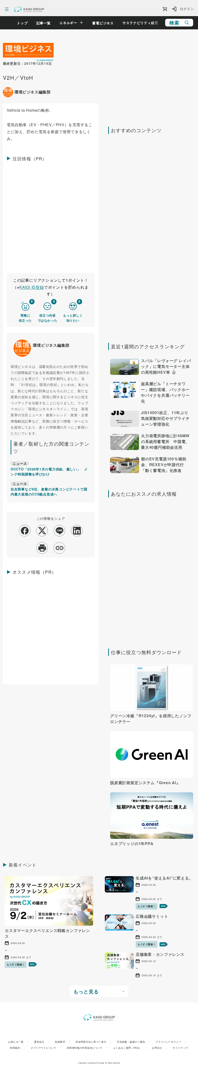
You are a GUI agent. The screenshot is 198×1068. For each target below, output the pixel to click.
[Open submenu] (81, 22)
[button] (151, 367)
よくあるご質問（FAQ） (129, 1047)
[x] (42, 530)
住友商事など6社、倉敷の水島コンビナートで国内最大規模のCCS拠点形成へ (49, 491)
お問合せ (159, 1047)
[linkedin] (76, 530)
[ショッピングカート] (164, 9)
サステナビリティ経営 (140, 22)
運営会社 (41, 1041)
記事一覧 (43, 22)
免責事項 (62, 1041)
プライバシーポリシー (171, 1041)
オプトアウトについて (46, 1047)
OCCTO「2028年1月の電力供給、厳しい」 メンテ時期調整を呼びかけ (49, 471)
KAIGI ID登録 (31, 287)
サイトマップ (180, 1047)
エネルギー (68, 22)
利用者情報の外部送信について (87, 1047)
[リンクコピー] (59, 548)
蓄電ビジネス (103, 22)
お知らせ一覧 (18, 1041)
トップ (22, 22)
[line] (59, 530)
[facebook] (24, 530)
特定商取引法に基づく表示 (93, 1041)
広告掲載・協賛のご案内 (133, 1041)
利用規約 (17, 1047)
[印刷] (42, 548)
